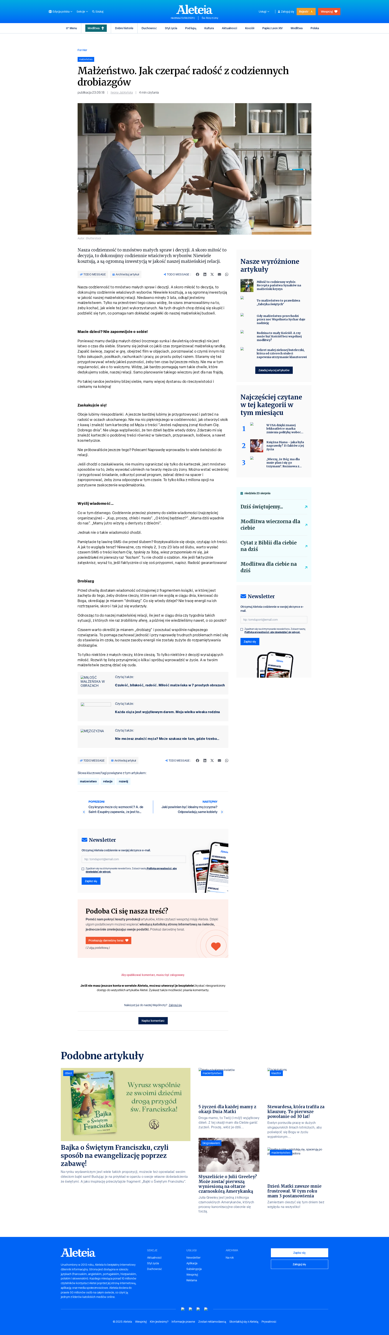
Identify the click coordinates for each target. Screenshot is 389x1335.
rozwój (123, 781)
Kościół (249, 28)
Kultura (209, 28)
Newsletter (193, 1257)
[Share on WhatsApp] (226, 274)
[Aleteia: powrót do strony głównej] (194, 9)
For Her (82, 50)
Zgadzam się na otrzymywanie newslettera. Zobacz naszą (131, 870)
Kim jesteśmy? (159, 1321)
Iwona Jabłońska (122, 92)
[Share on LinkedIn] (204, 274)
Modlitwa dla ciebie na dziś (268, 567)
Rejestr (303, 11)
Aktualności (229, 28)
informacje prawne (183, 1321)
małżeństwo (88, 781)
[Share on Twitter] (212, 274)
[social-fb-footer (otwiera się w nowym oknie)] (190, 1309)
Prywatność (269, 1321)
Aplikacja (191, 1263)
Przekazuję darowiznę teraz (106, 940)
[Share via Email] (219, 274)
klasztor (276, 1073)
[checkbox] (83, 869)
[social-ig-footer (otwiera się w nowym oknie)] (206, 1309)
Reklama (191, 1280)
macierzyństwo (212, 1073)
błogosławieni (211, 1143)
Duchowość (149, 28)
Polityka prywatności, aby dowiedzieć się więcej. (272, 632)
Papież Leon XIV (272, 28)
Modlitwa (93, 28)
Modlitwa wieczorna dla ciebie (270, 524)
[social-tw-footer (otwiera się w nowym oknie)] (198, 1309)
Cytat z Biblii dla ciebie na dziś (268, 546)
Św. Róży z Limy (210, 18)
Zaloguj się (287, 11)
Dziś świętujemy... (261, 507)
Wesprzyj (327, 11)
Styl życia (171, 28)
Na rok (230, 1257)
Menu (73, 28)
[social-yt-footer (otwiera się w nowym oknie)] (183, 1309)
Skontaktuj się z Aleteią (243, 1321)
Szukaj (99, 11)
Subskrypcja (194, 1269)
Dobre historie (124, 28)
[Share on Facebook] (197, 274)
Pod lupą (190, 28)
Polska (315, 28)
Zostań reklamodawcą (212, 1321)
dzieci (68, 1073)
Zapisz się (91, 881)
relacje (107, 781)
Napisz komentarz (153, 1021)
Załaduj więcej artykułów (274, 370)
